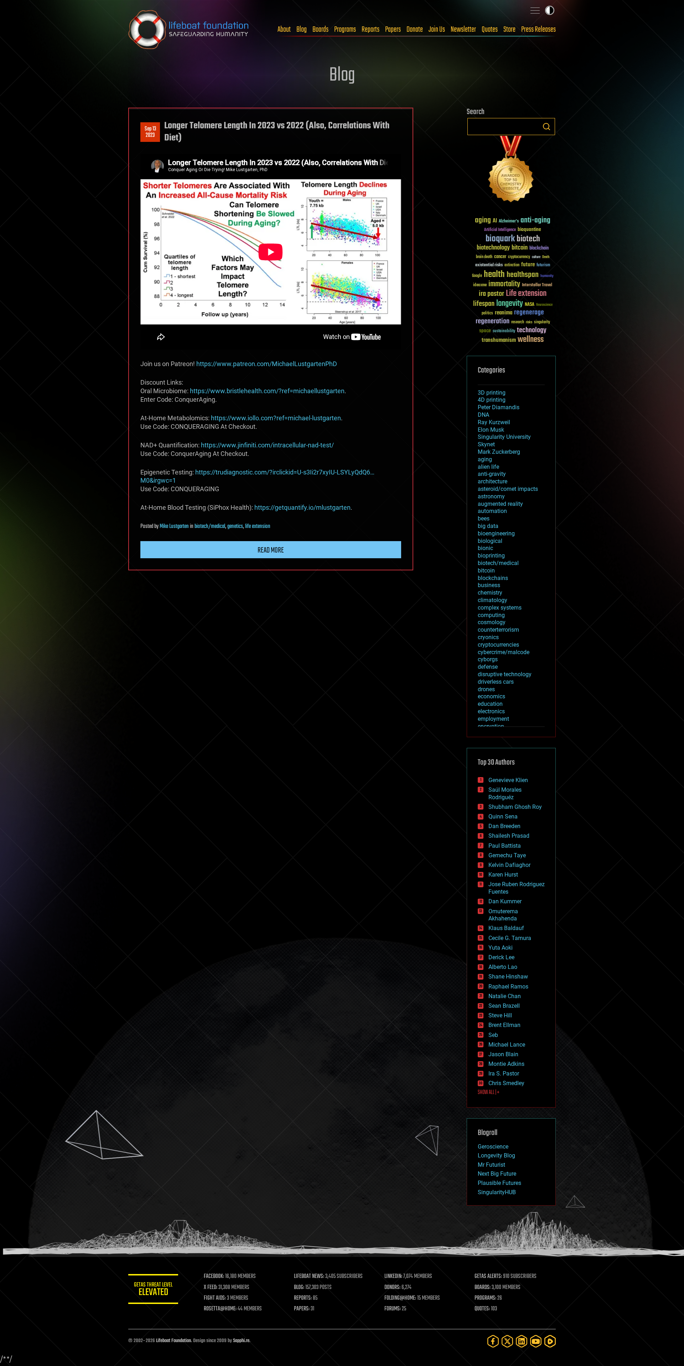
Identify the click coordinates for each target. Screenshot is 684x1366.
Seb (493, 1035)
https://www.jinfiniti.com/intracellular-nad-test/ (267, 445)
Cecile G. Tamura (509, 938)
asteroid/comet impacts (508, 489)
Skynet (486, 444)
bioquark (500, 239)
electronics (491, 711)
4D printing (492, 399)
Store (509, 29)
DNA (483, 414)
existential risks (489, 265)
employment (493, 718)
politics (487, 313)
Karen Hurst (503, 874)
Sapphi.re (241, 1341)
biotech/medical (210, 526)
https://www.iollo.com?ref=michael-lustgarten (276, 418)
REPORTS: (303, 1298)
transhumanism (499, 340)
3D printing (492, 392)
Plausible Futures (499, 1183)
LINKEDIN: (393, 1276)
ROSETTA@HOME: (220, 1309)
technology (531, 331)
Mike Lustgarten (174, 526)
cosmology (492, 622)
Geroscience (493, 1146)
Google (477, 276)
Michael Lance (506, 1044)
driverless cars (496, 681)
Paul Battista (504, 845)
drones (486, 689)
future (528, 264)
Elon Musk (491, 429)
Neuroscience (544, 305)
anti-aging (535, 220)
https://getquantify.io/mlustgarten (302, 507)
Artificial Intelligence (500, 230)
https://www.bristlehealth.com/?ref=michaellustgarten (267, 391)
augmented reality (500, 503)
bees (483, 518)
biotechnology (493, 248)
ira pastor (491, 294)
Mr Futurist (491, 1164)
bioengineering (496, 533)
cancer (500, 257)
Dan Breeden (504, 826)
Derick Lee (501, 957)
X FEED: (210, 1287)
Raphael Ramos (508, 986)
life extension (257, 526)
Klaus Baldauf (506, 928)
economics (491, 696)
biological (490, 541)
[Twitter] (507, 1341)
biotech (528, 239)
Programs (345, 29)
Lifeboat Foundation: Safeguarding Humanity (188, 29)
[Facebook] (493, 1341)
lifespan (483, 304)
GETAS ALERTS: (488, 1276)
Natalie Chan (504, 996)
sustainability (504, 331)
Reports (370, 29)
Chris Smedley (506, 1083)
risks (529, 322)
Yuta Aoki (500, 947)
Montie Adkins (506, 1064)
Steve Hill (500, 1015)
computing (491, 615)
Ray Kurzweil (494, 422)
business (489, 585)
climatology (492, 600)
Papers (393, 29)
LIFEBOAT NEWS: (309, 1276)
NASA (529, 305)
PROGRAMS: (485, 1298)
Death (545, 257)
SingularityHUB (497, 1192)
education (490, 703)
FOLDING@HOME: (400, 1298)
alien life (488, 466)
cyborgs (488, 659)
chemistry (490, 592)
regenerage (529, 313)
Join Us (437, 29)
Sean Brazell (504, 1005)
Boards (320, 29)
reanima (503, 312)
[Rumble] (550, 1341)
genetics (235, 526)
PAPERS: (302, 1309)
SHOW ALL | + (488, 1092)
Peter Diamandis (498, 407)
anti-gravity (492, 474)
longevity (509, 303)
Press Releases (538, 29)
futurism (543, 265)
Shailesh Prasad (508, 835)
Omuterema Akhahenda (503, 915)
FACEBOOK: (214, 1276)
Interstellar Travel (537, 285)
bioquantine (529, 229)
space (485, 331)
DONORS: (392, 1287)
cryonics (488, 637)
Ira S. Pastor (503, 1073)
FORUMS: (392, 1309)
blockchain (539, 248)
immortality (504, 284)
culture (536, 257)
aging (483, 220)
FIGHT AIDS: (215, 1298)
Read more (271, 550)
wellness (531, 339)
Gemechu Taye (507, 855)
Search (546, 126)
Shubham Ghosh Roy (515, 806)
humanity (547, 276)
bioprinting (491, 555)
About (284, 29)
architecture (492, 481)
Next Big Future (497, 1173)
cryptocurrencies (498, 644)
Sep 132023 (150, 132)
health (494, 274)
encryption (491, 726)
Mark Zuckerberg (499, 451)
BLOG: (299, 1287)
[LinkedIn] (521, 1341)
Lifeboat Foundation (173, 1341)
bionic (485, 548)
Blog (301, 29)
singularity (542, 322)
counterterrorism (498, 629)
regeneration (492, 321)
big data (488, 526)
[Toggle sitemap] (535, 10)
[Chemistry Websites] (511, 170)
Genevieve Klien (508, 780)
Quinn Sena (503, 816)
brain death (484, 257)
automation (492, 511)
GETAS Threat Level (153, 1290)
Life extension (526, 293)
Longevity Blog (496, 1155)
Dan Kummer (505, 901)
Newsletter (463, 29)
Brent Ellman (504, 1025)
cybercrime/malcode (503, 652)
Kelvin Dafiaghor (509, 865)
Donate (414, 29)
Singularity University (504, 436)
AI (495, 221)
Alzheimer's (509, 221)
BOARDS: (483, 1287)
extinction (511, 265)
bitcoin (520, 248)
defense (488, 666)
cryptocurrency (519, 257)
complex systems (500, 607)
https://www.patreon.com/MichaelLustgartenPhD (266, 364)
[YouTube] (536, 1341)
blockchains (493, 578)
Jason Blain (503, 1054)
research (517, 322)
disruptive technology (505, 674)
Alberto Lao (502, 967)
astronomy (491, 496)
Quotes (490, 29)
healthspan (523, 275)
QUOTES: (482, 1309)
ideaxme (480, 285)
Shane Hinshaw (508, 976)
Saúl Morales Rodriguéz (505, 793)
